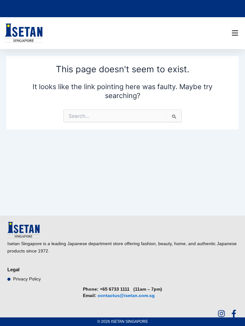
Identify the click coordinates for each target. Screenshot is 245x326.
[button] (234, 33)
